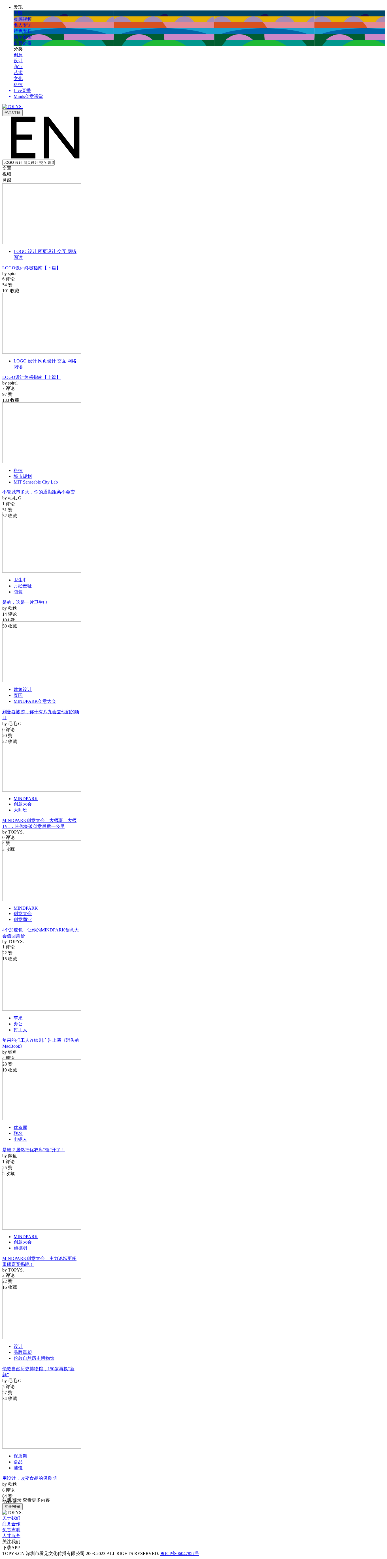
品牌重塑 (23, 1352)
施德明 (20, 1248)
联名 (18, 1133)
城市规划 (23, 476)
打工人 (20, 1029)
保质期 (20, 1455)
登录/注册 (12, 112)
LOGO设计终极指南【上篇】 (31, 377)
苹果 (18, 1017)
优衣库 (20, 1127)
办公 (18, 1023)
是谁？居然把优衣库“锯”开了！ (33, 1149)
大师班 (20, 810)
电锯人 (20, 1139)
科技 (18, 470)
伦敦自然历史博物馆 (34, 1358)
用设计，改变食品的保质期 (29, 1478)
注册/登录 (12, 1506)
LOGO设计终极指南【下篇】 (31, 267)
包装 (18, 591)
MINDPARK (26, 798)
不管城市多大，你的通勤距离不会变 (38, 491)
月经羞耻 (23, 585)
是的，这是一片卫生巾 (25, 602)
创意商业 (23, 919)
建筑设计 (23, 689)
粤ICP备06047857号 (179, 1553)
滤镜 (18, 1467)
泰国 (18, 695)
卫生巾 (20, 579)
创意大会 (23, 804)
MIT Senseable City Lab (36, 482)
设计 (18, 1346)
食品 (18, 1461)
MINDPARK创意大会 (35, 701)
